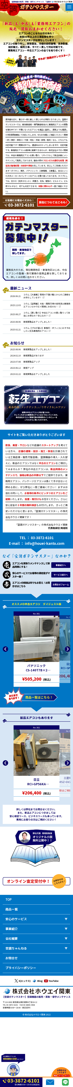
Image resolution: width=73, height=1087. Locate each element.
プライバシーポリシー (20, 968)
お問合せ (11, 958)
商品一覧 (11, 909)
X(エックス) (25, 981)
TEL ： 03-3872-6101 (37, 537)
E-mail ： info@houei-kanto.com (36, 543)
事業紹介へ (61, 565)
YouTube (54, 981)
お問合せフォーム (61, 584)
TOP (8, 899)
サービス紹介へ (61, 574)
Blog (40, 981)
